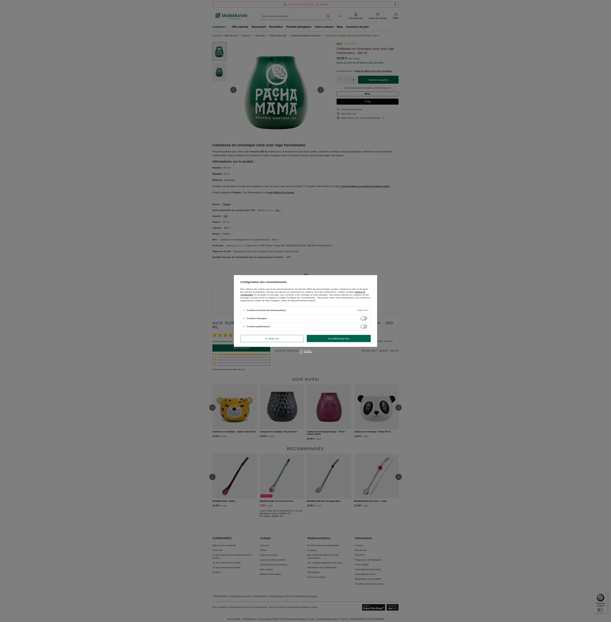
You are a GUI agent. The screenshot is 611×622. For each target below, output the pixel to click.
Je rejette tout (272, 338)
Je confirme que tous (338, 338)
